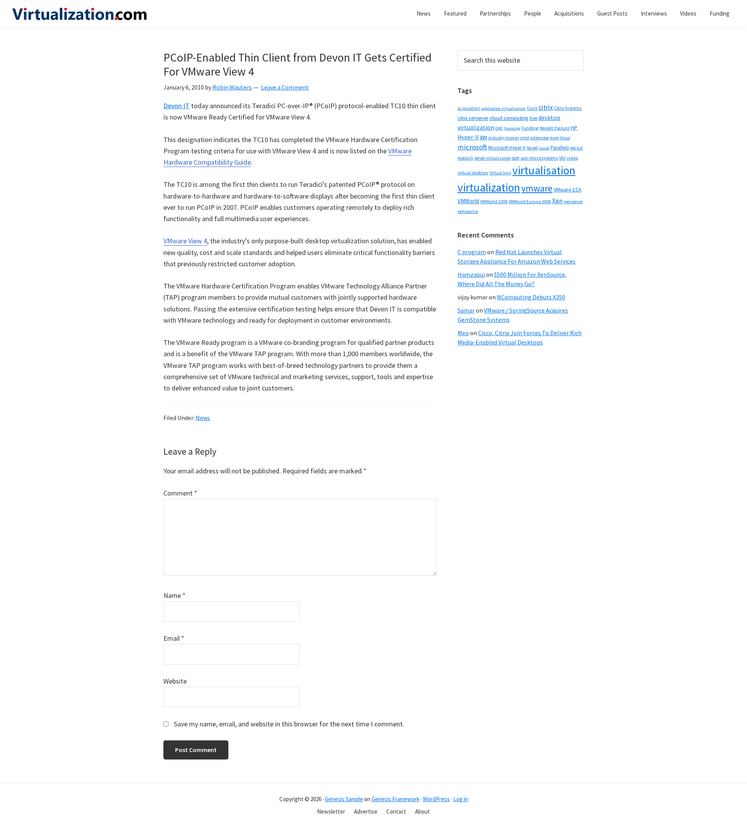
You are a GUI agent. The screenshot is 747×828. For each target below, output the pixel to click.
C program (472, 252)
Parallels (560, 147)
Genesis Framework (395, 799)
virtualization (489, 187)
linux (565, 138)
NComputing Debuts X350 (531, 297)
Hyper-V (468, 137)
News (203, 418)
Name (174, 595)
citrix (545, 107)
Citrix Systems (568, 108)
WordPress (436, 799)
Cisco (532, 108)
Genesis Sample (344, 799)
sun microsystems (539, 158)
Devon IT (176, 105)
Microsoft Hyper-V (507, 147)
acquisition (469, 108)
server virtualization (492, 158)
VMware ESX (567, 189)
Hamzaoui (471, 274)
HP (574, 127)
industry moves (503, 138)
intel (524, 138)
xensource (468, 211)
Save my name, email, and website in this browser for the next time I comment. (289, 723)
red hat (576, 148)
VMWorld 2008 (493, 201)
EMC (499, 128)
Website (175, 681)
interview (539, 138)
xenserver (573, 201)
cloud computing (508, 117)
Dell (533, 118)
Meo (463, 333)
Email (173, 638)
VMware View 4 (185, 240)
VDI (562, 158)
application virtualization (503, 108)
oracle (544, 148)
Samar (466, 310)
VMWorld (468, 201)
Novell (532, 148)
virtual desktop (473, 173)
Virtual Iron (500, 173)
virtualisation (543, 170)
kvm (554, 138)
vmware (536, 188)
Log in (460, 799)
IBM (483, 137)
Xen (557, 201)
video (572, 158)
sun (515, 158)
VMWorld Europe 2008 (530, 201)
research (465, 158)
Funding (529, 128)
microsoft (472, 146)
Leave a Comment (285, 87)
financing (512, 128)
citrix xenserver (473, 118)
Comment (180, 493)
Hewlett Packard (555, 128)
